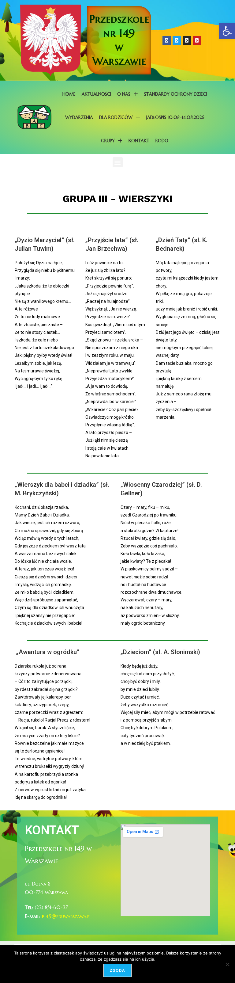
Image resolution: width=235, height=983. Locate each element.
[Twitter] (177, 40)
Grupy (108, 140)
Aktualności (96, 94)
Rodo (161, 140)
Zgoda (117, 970)
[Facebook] (166, 40)
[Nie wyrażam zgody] (227, 964)
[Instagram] (187, 40)
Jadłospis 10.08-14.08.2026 (175, 117)
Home (69, 94)
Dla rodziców (115, 117)
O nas (123, 94)
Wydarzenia (79, 117)
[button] (227, 31)
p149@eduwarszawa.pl (66, 916)
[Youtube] (197, 40)
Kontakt (139, 140)
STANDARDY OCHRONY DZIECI (175, 94)
